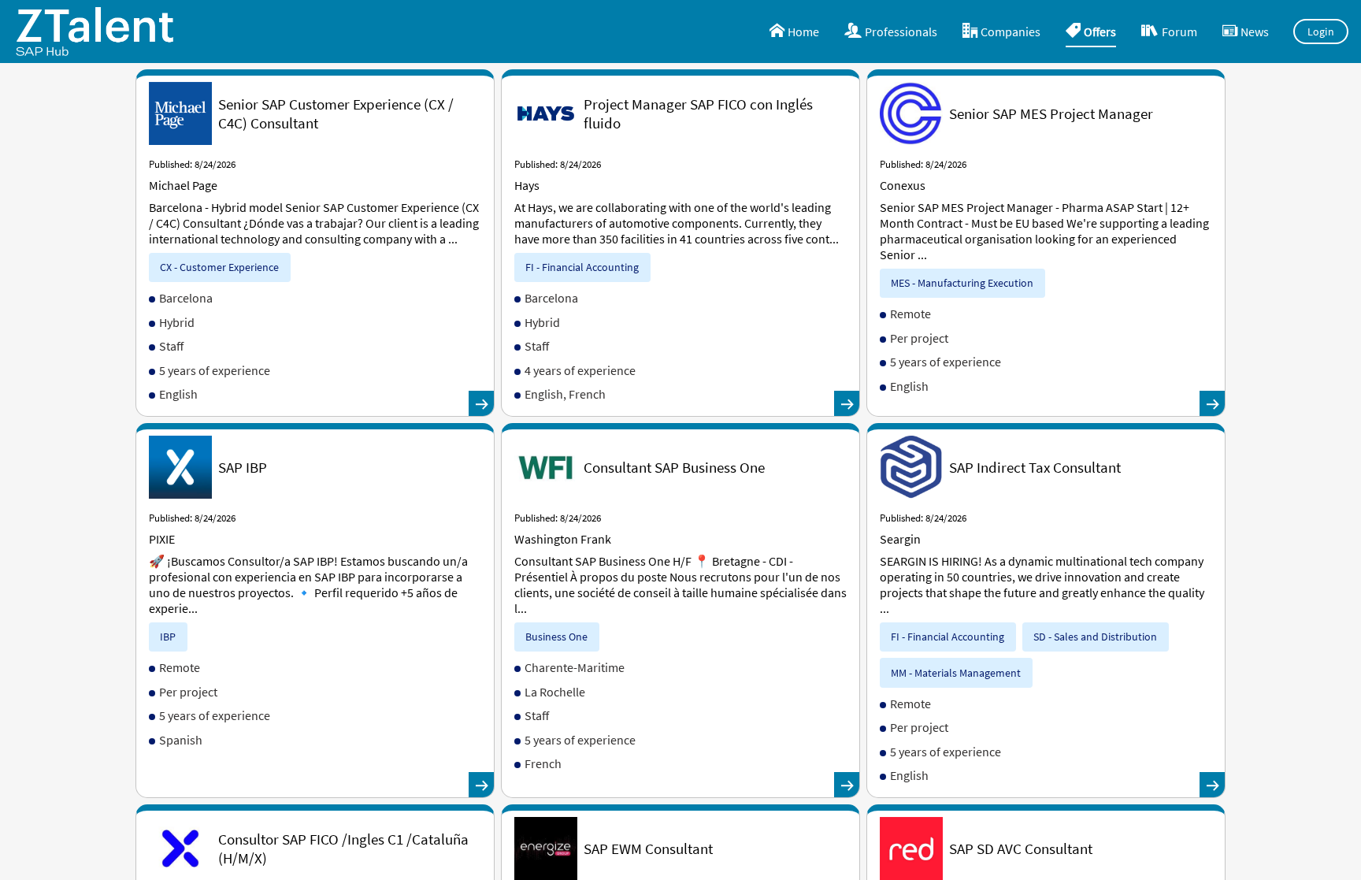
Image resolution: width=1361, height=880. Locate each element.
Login (1321, 31)
